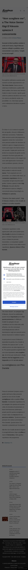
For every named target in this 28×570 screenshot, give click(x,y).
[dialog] (14, 285)
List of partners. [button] (17, 290)
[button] (14, 282)
